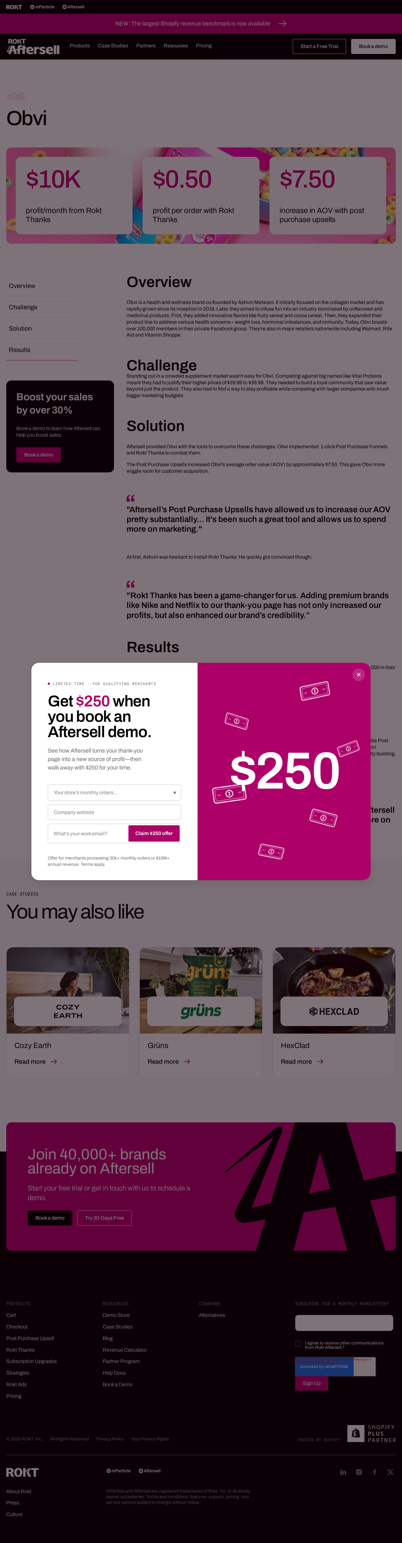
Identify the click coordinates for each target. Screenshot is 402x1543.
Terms (87, 864)
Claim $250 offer (154, 833)
